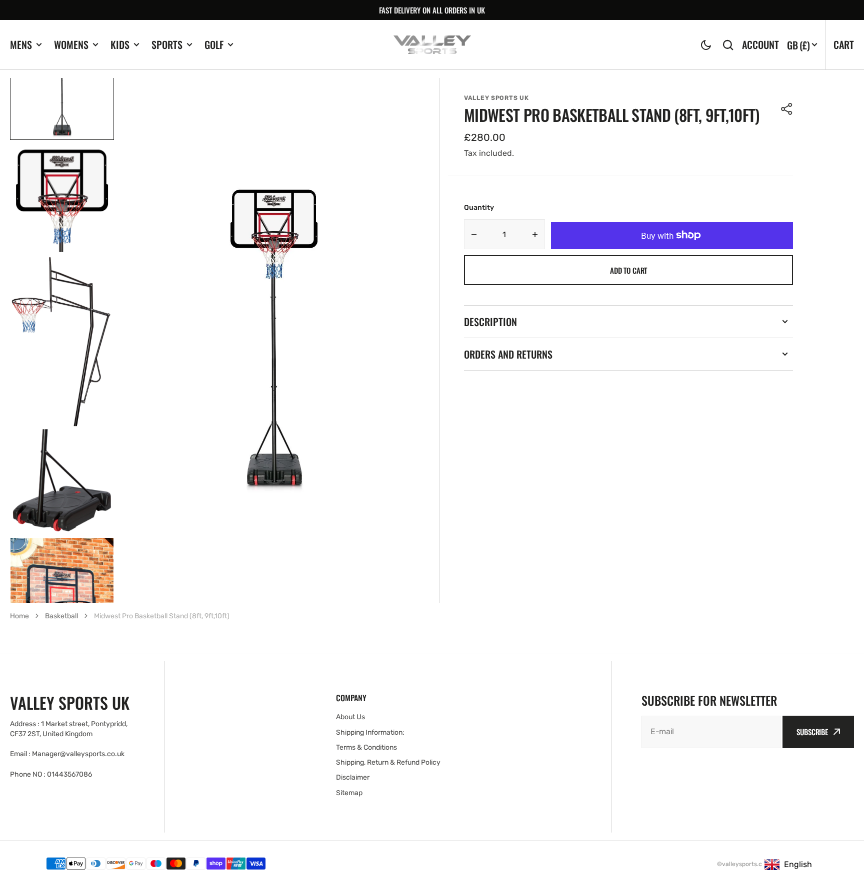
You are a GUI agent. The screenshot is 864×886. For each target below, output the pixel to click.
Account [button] (760, 44)
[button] (706, 44)
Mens (21, 44)
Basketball (61, 616)
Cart (844, 44)
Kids (120, 44)
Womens (71, 44)
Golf (214, 44)
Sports (167, 44)
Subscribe (812, 731)
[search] (728, 45)
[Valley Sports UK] (432, 44)
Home (19, 616)
